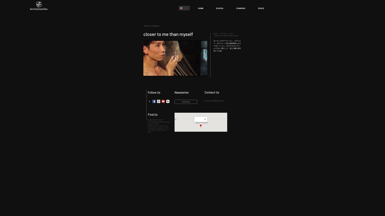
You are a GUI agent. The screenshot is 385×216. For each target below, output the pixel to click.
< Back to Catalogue (151, 26)
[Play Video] (175, 58)
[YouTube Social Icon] (163, 101)
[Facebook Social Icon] (154, 101)
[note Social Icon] (167, 101)
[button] (186, 102)
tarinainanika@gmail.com (215, 101)
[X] (149, 101)
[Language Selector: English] (184, 8)
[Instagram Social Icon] (158, 101)
